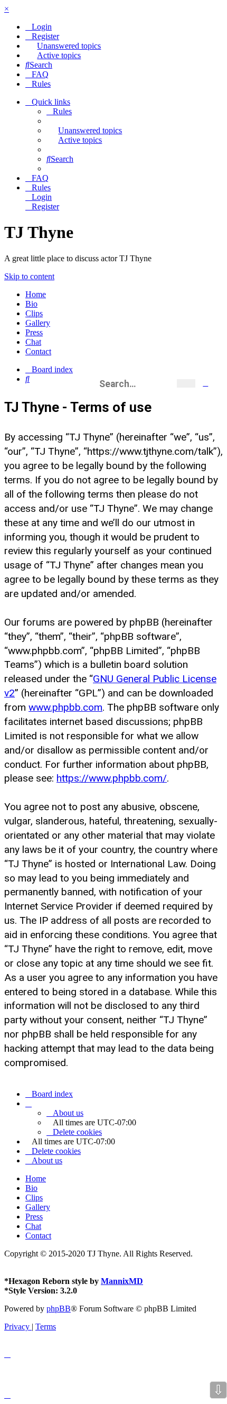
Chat (33, 341)
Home (35, 294)
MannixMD (122, 1281)
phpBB (58, 1308)
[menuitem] (38, 26)
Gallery (37, 322)
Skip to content (29, 276)
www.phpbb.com (65, 707)
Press (34, 332)
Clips (34, 313)
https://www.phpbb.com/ (111, 778)
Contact (38, 351)
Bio (31, 303)
